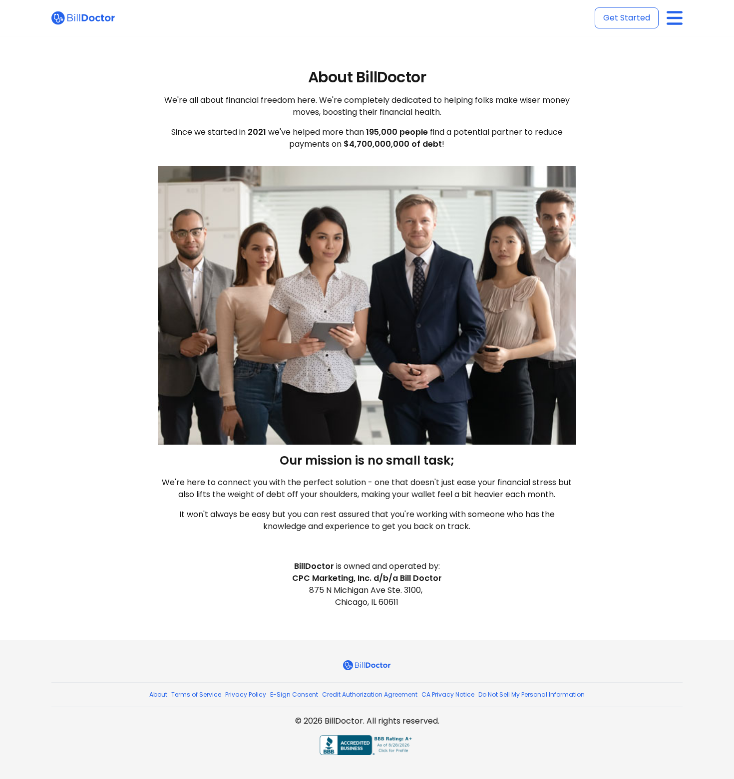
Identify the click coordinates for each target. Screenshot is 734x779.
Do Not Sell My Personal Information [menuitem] (531, 694)
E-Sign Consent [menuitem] (294, 694)
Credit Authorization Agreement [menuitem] (369, 694)
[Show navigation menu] (675, 18)
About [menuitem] (158, 694)
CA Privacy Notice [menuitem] (447, 694)
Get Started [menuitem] (626, 17)
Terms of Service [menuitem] (196, 694)
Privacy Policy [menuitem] (245, 694)
